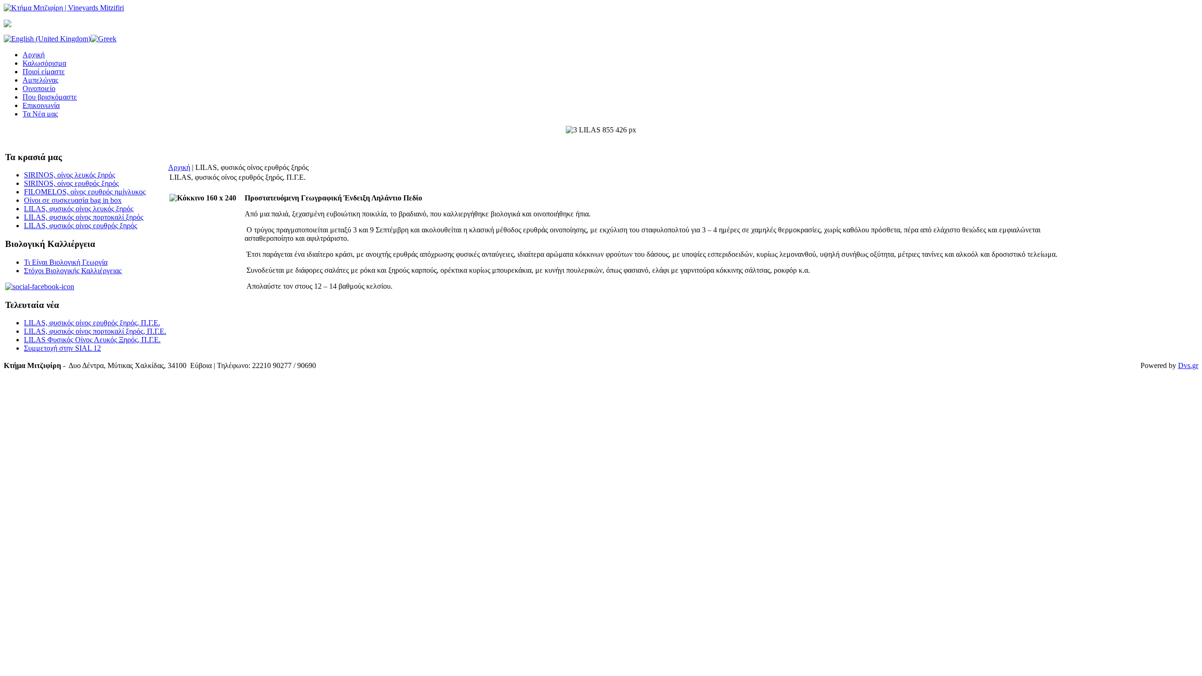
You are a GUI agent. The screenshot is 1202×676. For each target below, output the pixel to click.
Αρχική (179, 167)
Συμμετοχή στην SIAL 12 (62, 348)
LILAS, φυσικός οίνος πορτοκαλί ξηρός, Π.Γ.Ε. (95, 331)
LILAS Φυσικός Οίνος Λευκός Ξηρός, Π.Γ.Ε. (92, 340)
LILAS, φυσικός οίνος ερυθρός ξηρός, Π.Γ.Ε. (92, 323)
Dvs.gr (1188, 365)
